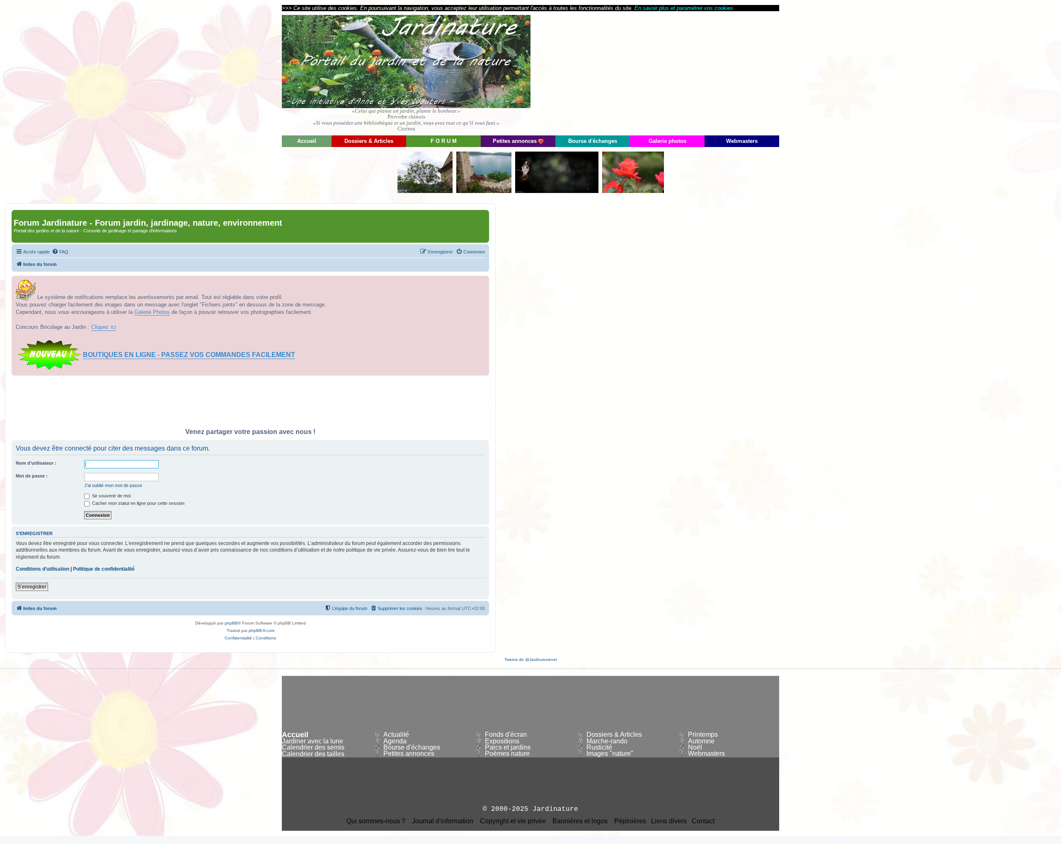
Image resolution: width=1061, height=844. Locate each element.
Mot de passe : (32, 475)
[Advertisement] (704, 72)
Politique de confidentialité (104, 569)
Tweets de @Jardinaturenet (530, 659)
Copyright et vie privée (513, 821)
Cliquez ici (103, 327)
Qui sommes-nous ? (375, 821)
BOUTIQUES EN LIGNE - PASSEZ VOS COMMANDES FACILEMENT (189, 354)
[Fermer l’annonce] (482, 282)
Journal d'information (442, 821)
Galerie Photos (152, 312)
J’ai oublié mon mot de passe (113, 485)
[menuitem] (60, 252)
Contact (703, 821)
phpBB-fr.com (261, 630)
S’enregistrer (31, 587)
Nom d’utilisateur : (36, 463)
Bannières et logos (580, 821)
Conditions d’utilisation (42, 569)
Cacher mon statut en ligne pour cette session (137, 503)
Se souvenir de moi (111, 495)
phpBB (231, 623)
